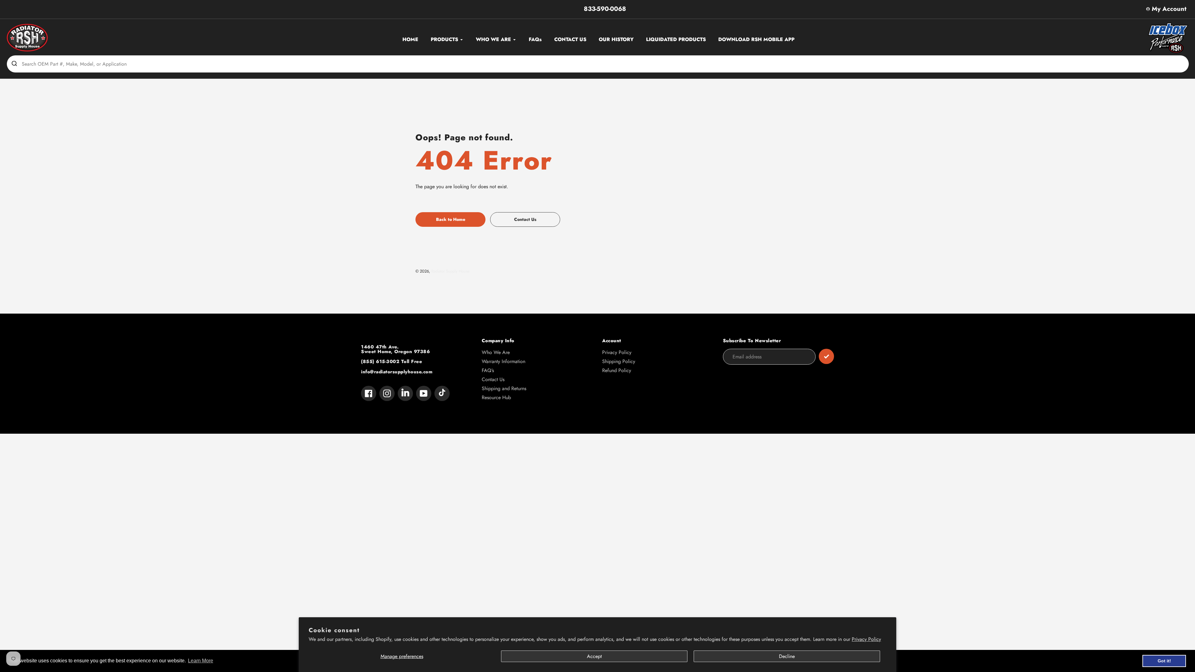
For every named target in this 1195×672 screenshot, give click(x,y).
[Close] (737, 257)
